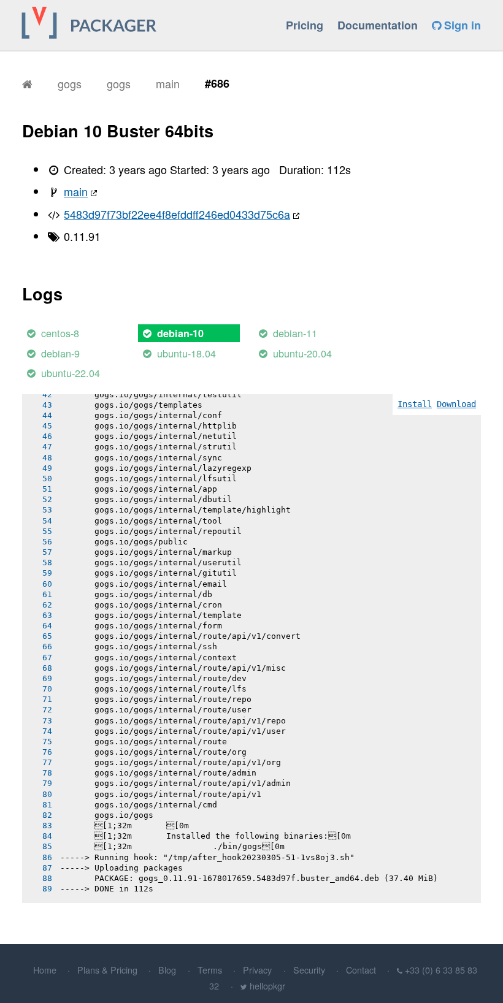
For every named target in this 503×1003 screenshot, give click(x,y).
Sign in (461, 25)
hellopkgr (267, 985)
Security (309, 969)
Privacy (257, 969)
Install (414, 404)
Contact (361, 969)
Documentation (377, 25)
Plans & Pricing (107, 969)
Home (44, 969)
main (168, 83)
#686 (217, 83)
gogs (70, 83)
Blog (167, 969)
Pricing (304, 25)
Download (456, 404)
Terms (210, 969)
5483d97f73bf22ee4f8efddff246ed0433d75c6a (177, 214)
